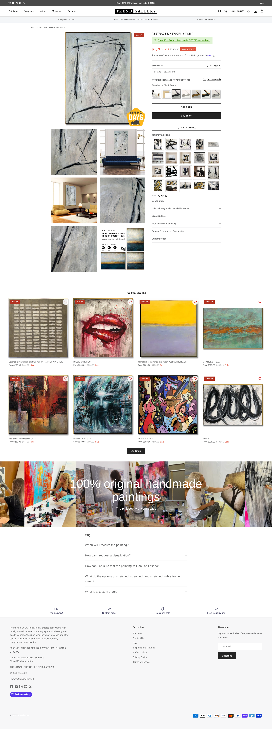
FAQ (135, 643)
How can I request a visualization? (108, 555)
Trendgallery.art (22, 715)
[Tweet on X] (159, 196)
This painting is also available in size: (171, 208)
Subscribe (227, 656)
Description (158, 201)
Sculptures (29, 11)
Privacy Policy (140, 657)
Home (33, 28)
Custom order (159, 239)
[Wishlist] (248, 11)
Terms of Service (141, 662)
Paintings (13, 11)
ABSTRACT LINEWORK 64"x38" (52, 28)
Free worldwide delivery (164, 223)
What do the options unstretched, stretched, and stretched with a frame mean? (132, 579)
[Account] (255, 11)
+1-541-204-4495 (236, 11)
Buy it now (186, 116)
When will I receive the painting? (107, 545)
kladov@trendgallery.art (22, 679)
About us (137, 633)
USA (262, 3)
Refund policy (140, 652)
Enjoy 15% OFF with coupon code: (132, 3)
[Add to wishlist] (65, 302)
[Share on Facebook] (162, 196)
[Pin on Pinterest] (166, 196)
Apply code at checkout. (184, 40)
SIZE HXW (157, 66)
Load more (136, 451)
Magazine (57, 11)
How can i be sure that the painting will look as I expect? (122, 565)
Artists (43, 11)
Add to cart (186, 107)
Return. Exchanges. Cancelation (168, 231)
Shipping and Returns (144, 647)
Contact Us (138, 638)
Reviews (72, 11)
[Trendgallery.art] (136, 11)
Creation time (159, 216)
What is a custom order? (101, 591)
